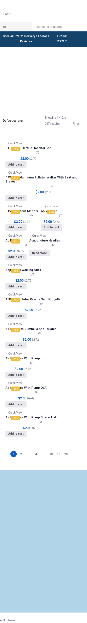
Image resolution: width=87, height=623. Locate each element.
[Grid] (39, 117)
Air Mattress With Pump (22, 358)
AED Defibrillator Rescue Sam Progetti (32, 299)
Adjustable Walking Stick (23, 270)
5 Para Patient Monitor (21, 211)
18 (51, 454)
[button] (43, 14)
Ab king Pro (49, 211)
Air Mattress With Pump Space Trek (31, 417)
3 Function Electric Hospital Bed (28, 148)
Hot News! (9, 620)
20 (66, 454)
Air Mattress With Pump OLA (26, 388)
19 (58, 454)
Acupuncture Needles (44, 240)
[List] (42, 124)
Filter (76, 123)
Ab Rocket (12, 240)
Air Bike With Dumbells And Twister (30, 329)
